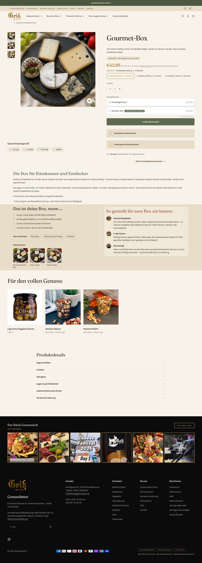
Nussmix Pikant (90, 328)
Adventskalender (120, 16)
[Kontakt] (190, 8)
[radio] (109, 102)
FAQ (142, 505)
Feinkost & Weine (74, 16)
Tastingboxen (118, 501)
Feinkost (116, 510)
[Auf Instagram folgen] (9, 539)
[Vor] (114, 3)
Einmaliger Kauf (119, 102)
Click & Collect (179, 550)
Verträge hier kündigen (179, 510)
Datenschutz (175, 491)
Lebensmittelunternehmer (49, 390)
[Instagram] (185, 8)
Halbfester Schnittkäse (53, 236)
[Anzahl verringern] (110, 88)
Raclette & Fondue (120, 505)
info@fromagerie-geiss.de (77, 493)
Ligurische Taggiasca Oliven (20, 328)
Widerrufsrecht (176, 501)
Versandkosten (146, 66)
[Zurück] (88, 3)
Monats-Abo (128, 110)
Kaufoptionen (113, 97)
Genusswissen (32, 8)
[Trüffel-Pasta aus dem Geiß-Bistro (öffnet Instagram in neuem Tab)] (179, 448)
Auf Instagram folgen (184, 425)
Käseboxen (117, 491)
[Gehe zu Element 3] (11, 55)
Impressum (174, 487)
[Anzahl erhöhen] (119, 88)
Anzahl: (110, 83)
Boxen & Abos (53, 16)
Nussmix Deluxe (53, 328)
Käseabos (116, 496)
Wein (114, 514)
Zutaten (40, 369)
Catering (81, 8)
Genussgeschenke (97, 16)
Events (72, 8)
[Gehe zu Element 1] (11, 36)
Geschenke (117, 519)
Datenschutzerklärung (17, 519)
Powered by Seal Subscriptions (187, 116)
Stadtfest (89, 8)
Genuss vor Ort (62, 8)
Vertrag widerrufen (177, 505)
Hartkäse (70, 236)
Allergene (41, 376)
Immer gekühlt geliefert (146, 550)
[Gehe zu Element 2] (11, 45)
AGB (171, 496)
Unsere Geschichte (17, 8)
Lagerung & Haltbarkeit (47, 383)
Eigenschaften (43, 362)
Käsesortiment (33, 16)
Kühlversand (145, 501)
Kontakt (143, 510)
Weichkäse (35, 236)
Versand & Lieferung (47, 8)
